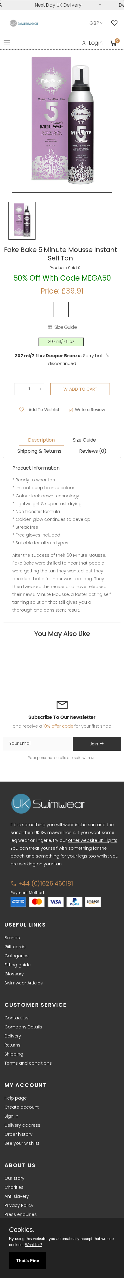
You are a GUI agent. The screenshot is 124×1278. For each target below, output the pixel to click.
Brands (12, 938)
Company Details (23, 1027)
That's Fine (27, 1260)
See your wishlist (22, 1143)
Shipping (14, 1054)
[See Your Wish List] (116, 23)
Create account (22, 1107)
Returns (12, 1045)
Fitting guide (18, 965)
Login (96, 42)
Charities (14, 1187)
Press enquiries (21, 1214)
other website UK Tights (92, 840)
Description (41, 439)
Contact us (17, 1018)
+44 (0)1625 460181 (45, 883)
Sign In (11, 1116)
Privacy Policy (19, 1205)
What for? (33, 1244)
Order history (19, 1134)
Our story (14, 1178)
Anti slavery (17, 1196)
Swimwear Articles (24, 983)
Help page (16, 1098)
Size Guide (65, 327)
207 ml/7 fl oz (61, 342)
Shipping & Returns (39, 451)
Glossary (14, 974)
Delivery (13, 1036)
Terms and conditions (28, 1063)
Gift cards (15, 947)
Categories (17, 956)
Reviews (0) (92, 451)
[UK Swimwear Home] (24, 23)
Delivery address (22, 1125)
